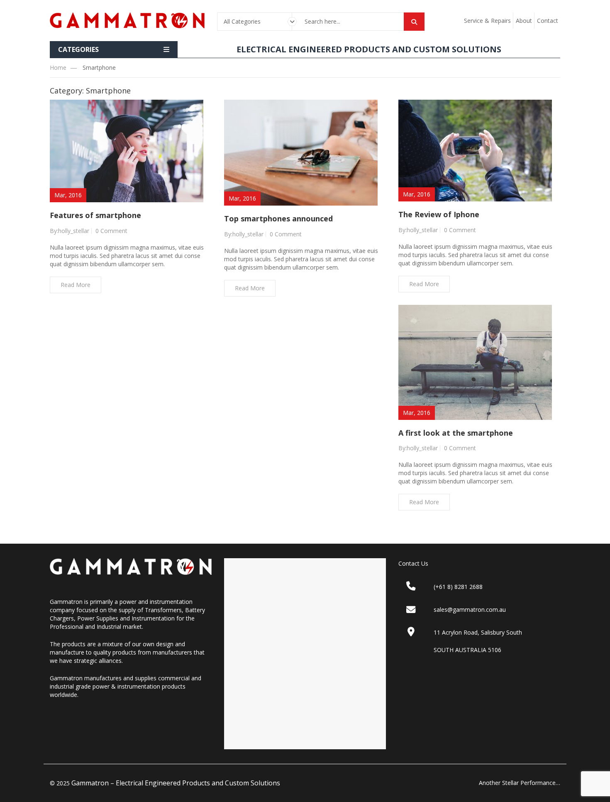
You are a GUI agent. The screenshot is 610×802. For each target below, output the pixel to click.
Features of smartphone (95, 215)
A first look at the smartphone (455, 433)
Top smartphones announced (278, 218)
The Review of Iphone (438, 214)
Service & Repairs (487, 21)
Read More (75, 285)
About (524, 21)
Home (58, 67)
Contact (547, 21)
